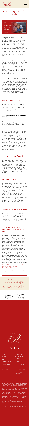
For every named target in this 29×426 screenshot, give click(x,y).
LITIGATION (4, 359)
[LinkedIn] (18, 348)
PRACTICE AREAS (19, 354)
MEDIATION (4, 356)
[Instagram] (11, 348)
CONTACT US (18, 361)
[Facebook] (14, 348)
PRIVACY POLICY (6, 364)
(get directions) (18, 373)
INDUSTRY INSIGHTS (6, 361)
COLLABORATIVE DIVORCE (19, 357)
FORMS (16, 367)
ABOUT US (4, 354)
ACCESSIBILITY (5, 367)
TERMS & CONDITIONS (20, 364)
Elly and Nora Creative (20, 409)
